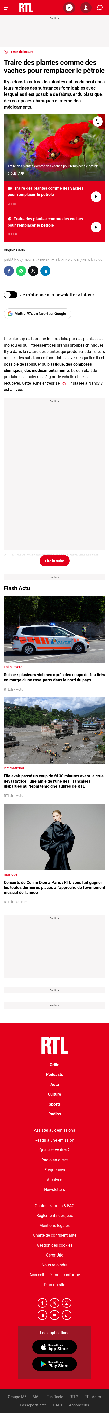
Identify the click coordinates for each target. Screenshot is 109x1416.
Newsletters (54, 1189)
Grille (54, 1064)
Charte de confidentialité (54, 1235)
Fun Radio (55, 1396)
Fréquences (54, 1169)
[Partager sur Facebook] (9, 271)
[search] (100, 8)
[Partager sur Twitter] (33, 271)
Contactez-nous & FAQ (55, 1205)
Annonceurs (79, 1405)
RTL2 (74, 1396)
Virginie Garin (14, 250)
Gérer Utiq (54, 1255)
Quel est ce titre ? (54, 1150)
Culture (54, 1094)
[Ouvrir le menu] (6, 7)
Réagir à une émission (54, 1140)
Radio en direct (54, 1160)
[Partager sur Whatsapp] (21, 271)
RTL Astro (92, 1396)
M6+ (36, 1396)
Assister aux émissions (54, 1130)
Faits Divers (13, 667)
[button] (69, 7)
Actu (54, 1084)
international (14, 768)
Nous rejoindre (54, 1265)
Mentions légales (54, 1225)
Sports (55, 1104)
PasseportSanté (33, 1405)
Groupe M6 (17, 1396)
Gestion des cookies (54, 1245)
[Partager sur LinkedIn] (45, 271)
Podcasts (54, 1074)
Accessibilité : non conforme (54, 1274)
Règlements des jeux (54, 1215)
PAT (64, 383)
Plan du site (54, 1284)
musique (10, 874)
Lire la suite (54, 561)
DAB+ (58, 1405)
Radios (54, 1114)
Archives (54, 1179)
